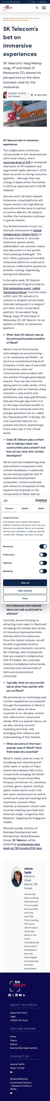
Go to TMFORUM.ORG (12, 2)
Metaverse (25, 18)
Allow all (25, 583)
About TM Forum (23, 1005)
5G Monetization (15, 18)
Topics (13, 1040)
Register (43, 2)
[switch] (43, 555)
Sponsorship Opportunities (23, 1048)
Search (13, 1044)
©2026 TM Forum (19, 1020)
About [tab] (41, 508)
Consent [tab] (9, 508)
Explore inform (23, 1028)
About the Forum (18, 1012)
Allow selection (25, 590)
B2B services (34, 18)
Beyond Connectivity (11, 20)
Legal (13, 1016)
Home (13, 1036)
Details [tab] (25, 508)
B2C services (23, 20)
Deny (25, 598)
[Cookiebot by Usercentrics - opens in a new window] (35, 501)
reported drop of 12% (16, 162)
